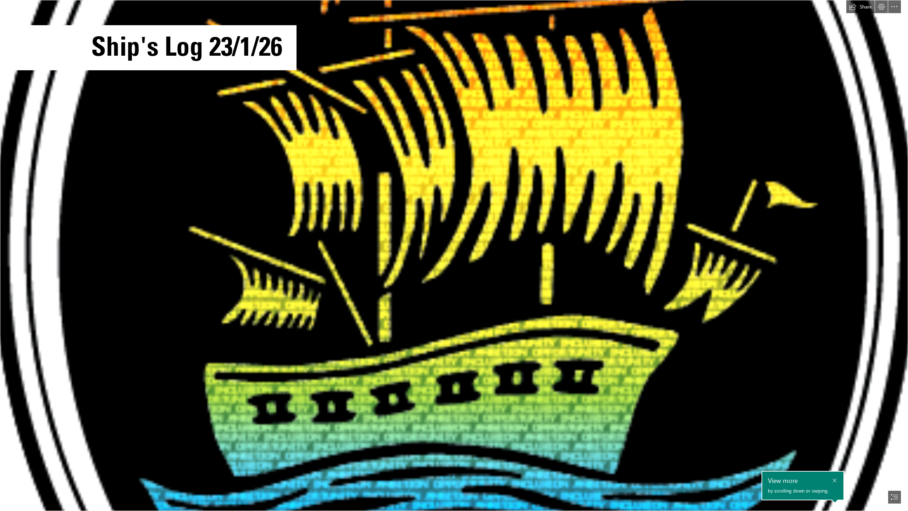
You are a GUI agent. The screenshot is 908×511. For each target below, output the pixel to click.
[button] (860, 6)
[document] (454, 255)
